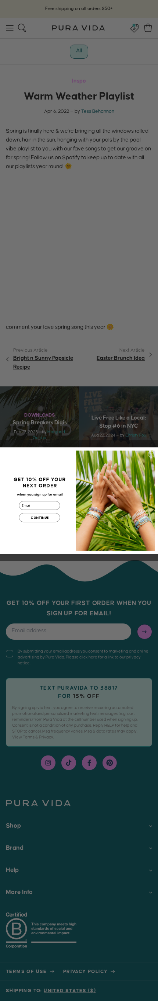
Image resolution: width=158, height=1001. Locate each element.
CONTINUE (39, 517)
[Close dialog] (151, 454)
